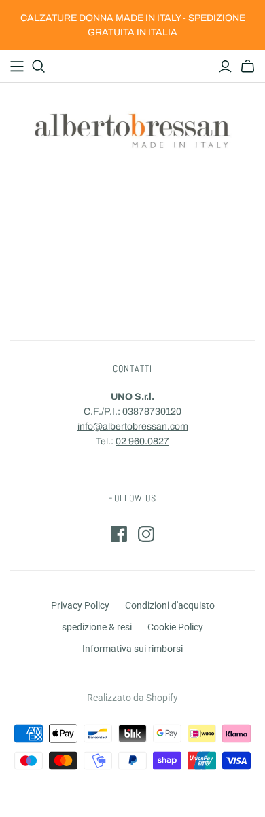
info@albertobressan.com (132, 426)
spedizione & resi (97, 627)
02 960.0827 (142, 441)
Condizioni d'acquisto (170, 605)
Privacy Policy (80, 605)
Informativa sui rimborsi (132, 648)
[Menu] (17, 66)
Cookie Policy (175, 627)
